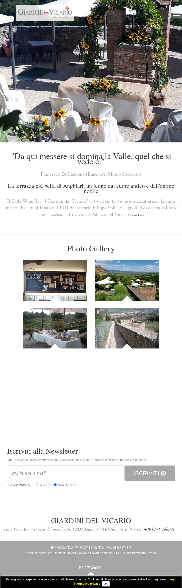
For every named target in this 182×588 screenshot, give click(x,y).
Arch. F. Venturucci (61, 553)
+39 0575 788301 (159, 529)
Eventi (55, 341)
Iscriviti (147, 473)
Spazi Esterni (127, 294)
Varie (127, 341)
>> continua (137, 215)
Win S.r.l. (116, 553)
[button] (175, 11)
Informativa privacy (69, 547)
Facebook (90, 567)
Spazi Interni (55, 294)
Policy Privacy (19, 484)
